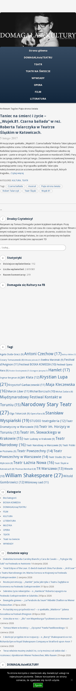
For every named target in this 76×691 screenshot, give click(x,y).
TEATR (38, 64)
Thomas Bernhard (25, 469)
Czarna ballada (15, 186)
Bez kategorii (9, 498)
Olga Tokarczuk (19, 413)
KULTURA (16, 180)
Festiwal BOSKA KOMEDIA (37, 364)
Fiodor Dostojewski (19, 371)
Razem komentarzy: (15, 274)
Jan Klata (30, 377)
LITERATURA (38, 98)
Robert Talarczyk (11, 191)
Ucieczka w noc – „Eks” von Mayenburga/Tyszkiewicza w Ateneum (36, 618)
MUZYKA (7, 525)
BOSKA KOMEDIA (12, 502)
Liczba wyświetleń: (14, 269)
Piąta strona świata (50, 186)
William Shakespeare (34, 475)
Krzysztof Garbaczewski (26, 385)
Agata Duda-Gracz (12, 354)
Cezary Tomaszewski (12, 360)
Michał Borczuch (42, 391)
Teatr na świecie (11, 539)
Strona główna (38, 50)
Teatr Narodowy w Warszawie (44, 445)
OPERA (38, 85)
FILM (38, 91)
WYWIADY (38, 78)
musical (32, 186)
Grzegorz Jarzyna (39, 371)
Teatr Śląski (30, 191)
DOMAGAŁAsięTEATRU (38, 57)
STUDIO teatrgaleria (48, 421)
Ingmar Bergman (10, 377)
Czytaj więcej (17, 173)
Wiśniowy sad (37, 482)
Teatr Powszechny (35, 451)
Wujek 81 (46, 191)
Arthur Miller (69, 354)
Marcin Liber (18, 391)
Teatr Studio (57, 457)
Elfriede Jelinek (32, 360)
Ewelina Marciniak (52, 359)
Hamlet (59, 370)
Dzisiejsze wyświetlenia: (17, 263)
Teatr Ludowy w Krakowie (39, 439)
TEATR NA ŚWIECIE (38, 71)
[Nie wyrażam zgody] (71, 680)
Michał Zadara (64, 391)
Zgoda (38, 685)
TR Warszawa (50, 469)
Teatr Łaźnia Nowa (33, 462)
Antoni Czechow (43, 353)
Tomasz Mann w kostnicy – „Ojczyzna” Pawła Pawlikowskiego (34, 627)
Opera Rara (37, 413)
